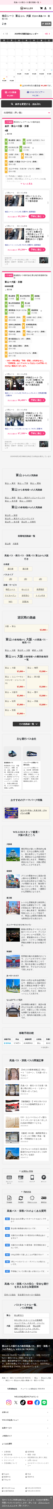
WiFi (10, 602)
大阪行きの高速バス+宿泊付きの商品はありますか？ (28, 1236)
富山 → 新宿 (10, 498)
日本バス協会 (10, 1295)
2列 (10, 579)
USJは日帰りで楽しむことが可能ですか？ (27, 1255)
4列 (40, 579)
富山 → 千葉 (23, 483)
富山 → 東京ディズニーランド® (31, 498)
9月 (46, 34)
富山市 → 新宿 (11, 515)
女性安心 (25, 596)
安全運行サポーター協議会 (29, 1295)
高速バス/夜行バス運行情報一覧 (26, 2)
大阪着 (15, 544)
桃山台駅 (36, 1326)
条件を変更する (26, 104)
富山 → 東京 (10, 483)
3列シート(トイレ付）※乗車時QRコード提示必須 (34, 198)
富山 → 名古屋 (11, 501)
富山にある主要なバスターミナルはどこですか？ (28, 1220)
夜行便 (25, 569)
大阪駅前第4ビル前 (22, 1326)
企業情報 (7, 1452)
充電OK (25, 602)
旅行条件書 (8, 1455)
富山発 (8, 544)
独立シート (10, 589)
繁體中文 (7, 1477)
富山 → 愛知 (35, 483)
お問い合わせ (32, 1460)
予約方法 (27, 1192)
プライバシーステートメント (14, 1457)
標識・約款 (32, 1455)
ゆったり (25, 589)
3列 (25, 579)
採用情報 (31, 1452)
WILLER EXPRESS (34, 1488)
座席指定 (40, 589)
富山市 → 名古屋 (12, 522)
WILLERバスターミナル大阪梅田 (28, 1320)
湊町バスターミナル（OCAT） (27, 1329)
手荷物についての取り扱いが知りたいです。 (28, 1271)
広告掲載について (10, 1463)
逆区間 (48, 24)
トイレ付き (40, 596)
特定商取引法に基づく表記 (37, 1457)
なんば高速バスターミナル (25, 1332)
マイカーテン (10, 596)
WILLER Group (9, 1488)
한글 (29, 1474)
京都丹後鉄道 (9, 1491)
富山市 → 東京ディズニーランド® (19, 519)
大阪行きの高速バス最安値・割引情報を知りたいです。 (28, 1246)
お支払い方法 (27, 1171)
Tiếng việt (7, 1480)
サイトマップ (9, 1460)
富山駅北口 (19, 1315)
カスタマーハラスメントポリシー (38, 1464)
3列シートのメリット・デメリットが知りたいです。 (28, 1263)
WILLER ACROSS (34, 1491)
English (6, 1474)
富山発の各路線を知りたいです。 (24, 1228)
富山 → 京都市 (25, 501)
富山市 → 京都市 (28, 522)
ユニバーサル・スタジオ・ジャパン (29, 1323)
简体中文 (31, 1477)
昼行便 (10, 569)
